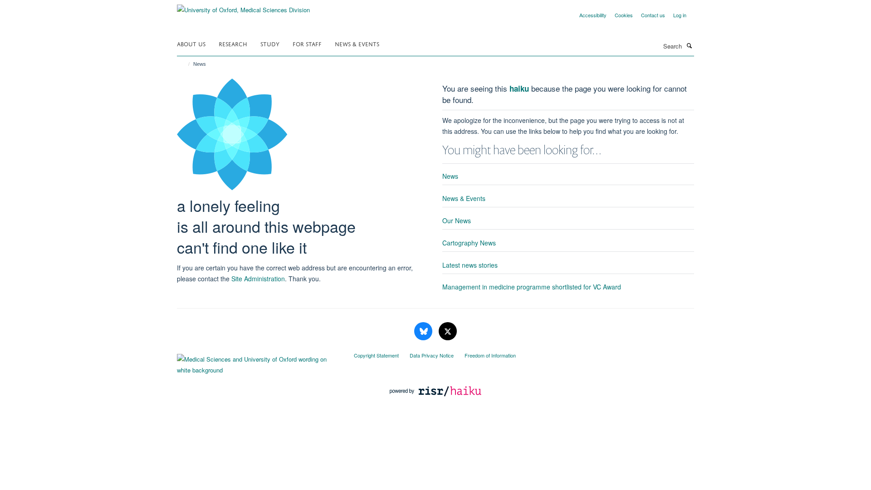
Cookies (624, 15)
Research (233, 43)
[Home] (185, 64)
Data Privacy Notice (432, 355)
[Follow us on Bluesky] (424, 331)
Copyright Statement (376, 355)
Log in (679, 15)
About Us (191, 43)
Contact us (653, 15)
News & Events (357, 43)
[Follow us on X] (448, 331)
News (450, 176)
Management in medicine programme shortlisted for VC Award (531, 286)
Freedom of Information (490, 355)
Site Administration (258, 278)
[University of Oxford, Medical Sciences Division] (243, 6)
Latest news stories (470, 265)
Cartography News (469, 242)
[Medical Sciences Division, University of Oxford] (258, 362)
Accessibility (593, 15)
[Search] (689, 45)
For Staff (307, 43)
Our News (456, 220)
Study (269, 43)
